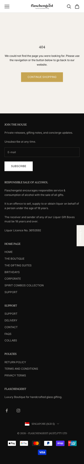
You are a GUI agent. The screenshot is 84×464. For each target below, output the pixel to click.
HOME (8, 252)
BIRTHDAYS (12, 272)
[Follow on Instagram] (18, 410)
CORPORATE (12, 278)
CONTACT (11, 327)
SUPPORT (10, 292)
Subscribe (18, 166)
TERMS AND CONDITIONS (21, 368)
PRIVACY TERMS (15, 375)
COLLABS (10, 340)
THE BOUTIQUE (14, 258)
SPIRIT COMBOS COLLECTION (24, 285)
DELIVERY (10, 320)
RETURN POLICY (15, 362)
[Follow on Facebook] (6, 410)
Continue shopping (42, 77)
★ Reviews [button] (80, 236)
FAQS (7, 334)
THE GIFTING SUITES (18, 265)
